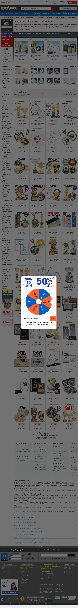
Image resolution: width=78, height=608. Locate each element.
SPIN (53, 319)
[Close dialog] (54, 278)
